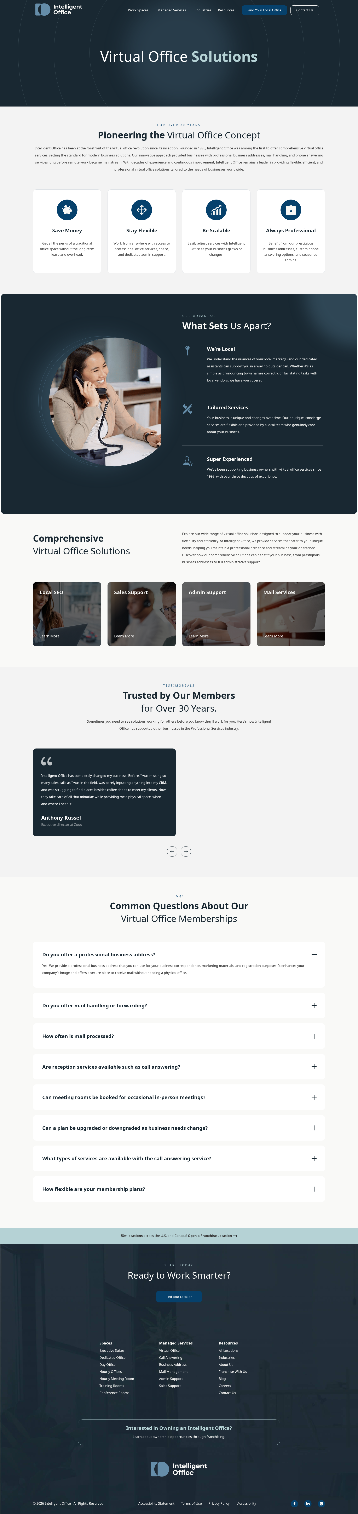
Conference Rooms (114, 1392)
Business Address (173, 1364)
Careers (225, 1385)
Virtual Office (169, 1350)
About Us (226, 1364)
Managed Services (171, 10)
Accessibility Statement (156, 1503)
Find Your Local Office (264, 10)
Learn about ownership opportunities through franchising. (179, 1436)
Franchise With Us (233, 1371)
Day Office (107, 1364)
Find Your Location (179, 1297)
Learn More (49, 635)
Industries (203, 10)
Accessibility (246, 1503)
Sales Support (170, 1385)
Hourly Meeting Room (116, 1378)
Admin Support (171, 1378)
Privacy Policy (219, 1503)
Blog (222, 1378)
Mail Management (173, 1371)
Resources (226, 10)
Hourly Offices (110, 1371)
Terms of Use (191, 1503)
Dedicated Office (112, 1357)
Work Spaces (138, 10)
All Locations (228, 1350)
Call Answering (170, 1357)
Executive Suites (112, 1350)
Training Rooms (111, 1385)
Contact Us (304, 10)
